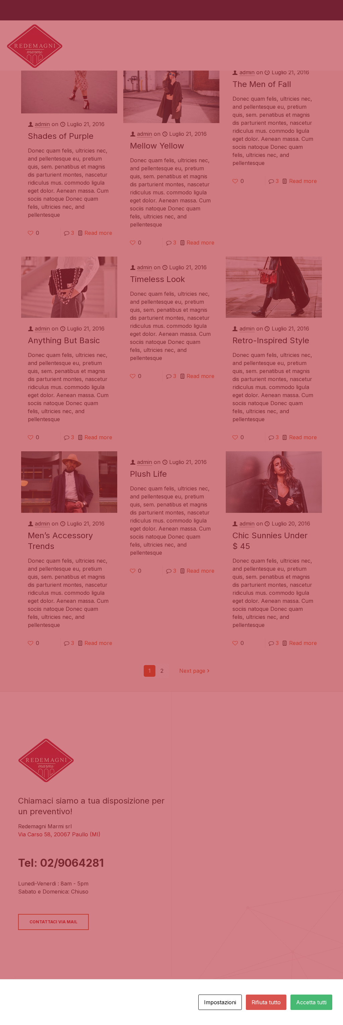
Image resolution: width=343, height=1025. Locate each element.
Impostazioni (220, 1002)
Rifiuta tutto (266, 1002)
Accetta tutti (311, 1002)
